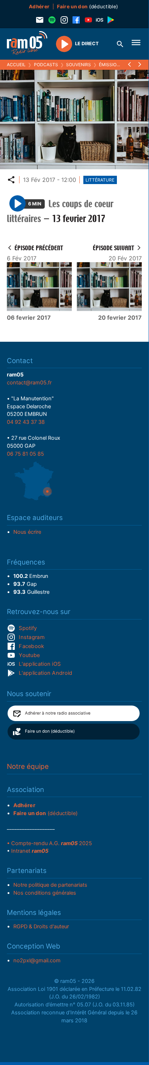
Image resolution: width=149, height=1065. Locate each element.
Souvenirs (78, 64)
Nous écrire (27, 532)
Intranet (29, 851)
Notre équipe (28, 766)
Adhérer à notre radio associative (58, 713)
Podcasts (46, 64)
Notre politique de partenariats (50, 885)
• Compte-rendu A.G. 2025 (49, 843)
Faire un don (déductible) (50, 731)
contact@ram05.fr (29, 382)
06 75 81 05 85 (25, 454)
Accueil (16, 64)
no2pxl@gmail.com (37, 960)
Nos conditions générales (44, 893)
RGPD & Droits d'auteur (41, 926)
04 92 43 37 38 (26, 422)
